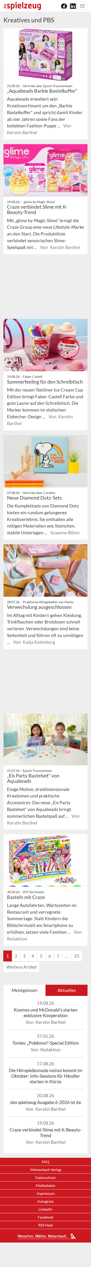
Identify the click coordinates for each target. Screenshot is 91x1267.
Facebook (45, 1217)
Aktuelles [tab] (66, 990)
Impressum (46, 1193)
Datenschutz (45, 1177)
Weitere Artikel (21, 967)
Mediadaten (45, 1185)
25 (76, 956)
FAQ (45, 1161)
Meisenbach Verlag (45, 1169)
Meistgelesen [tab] (25, 990)
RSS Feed (45, 1225)
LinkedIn (45, 1209)
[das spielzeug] (22, 6)
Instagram (45, 1201)
